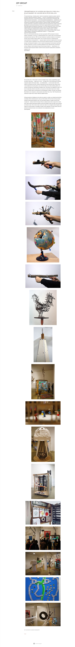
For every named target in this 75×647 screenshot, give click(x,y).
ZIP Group (21, 3)
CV (16, 5)
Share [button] (13, 11)
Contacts (20, 5)
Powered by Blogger (38, 643)
